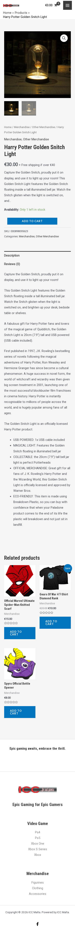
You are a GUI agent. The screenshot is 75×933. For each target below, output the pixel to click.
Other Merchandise (43, 127)
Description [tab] (12, 255)
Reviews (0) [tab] (12, 264)
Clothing (37, 888)
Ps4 (37, 832)
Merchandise (22, 127)
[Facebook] (37, 924)
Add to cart (32, 221)
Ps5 (37, 838)
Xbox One (37, 843)
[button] (64, 38)
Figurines (37, 882)
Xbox (37, 855)
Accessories (37, 894)
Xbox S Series (37, 849)
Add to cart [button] (16, 633)
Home (7, 127)
